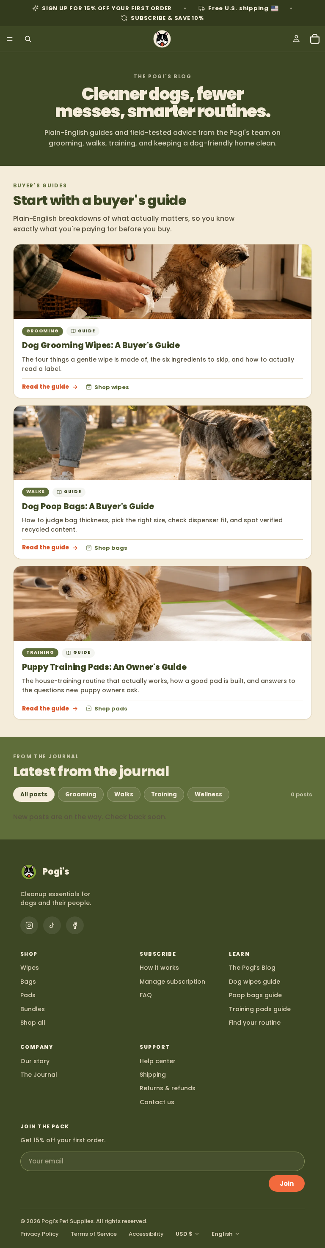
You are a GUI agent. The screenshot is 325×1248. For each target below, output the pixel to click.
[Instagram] (29, 925)
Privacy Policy (39, 1234)
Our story (35, 1061)
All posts (33, 794)
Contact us (157, 1102)
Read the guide (45, 387)
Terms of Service (94, 1234)
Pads (28, 995)
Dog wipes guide (254, 981)
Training (164, 794)
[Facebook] (75, 925)
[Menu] (9, 39)
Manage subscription (172, 981)
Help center (158, 1061)
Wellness (208, 794)
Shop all (32, 1022)
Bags (28, 981)
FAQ (146, 995)
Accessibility (146, 1234)
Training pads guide (260, 1009)
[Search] (28, 39)
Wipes (29, 967)
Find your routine (255, 1022)
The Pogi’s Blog (252, 967)
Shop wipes (111, 387)
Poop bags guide (255, 995)
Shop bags (110, 548)
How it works (159, 967)
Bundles (32, 1009)
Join (287, 1183)
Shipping (153, 1074)
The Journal (38, 1074)
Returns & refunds (168, 1088)
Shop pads (110, 708)
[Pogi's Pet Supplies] (162, 39)
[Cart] (315, 39)
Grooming (80, 794)
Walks (123, 794)
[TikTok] (52, 925)
